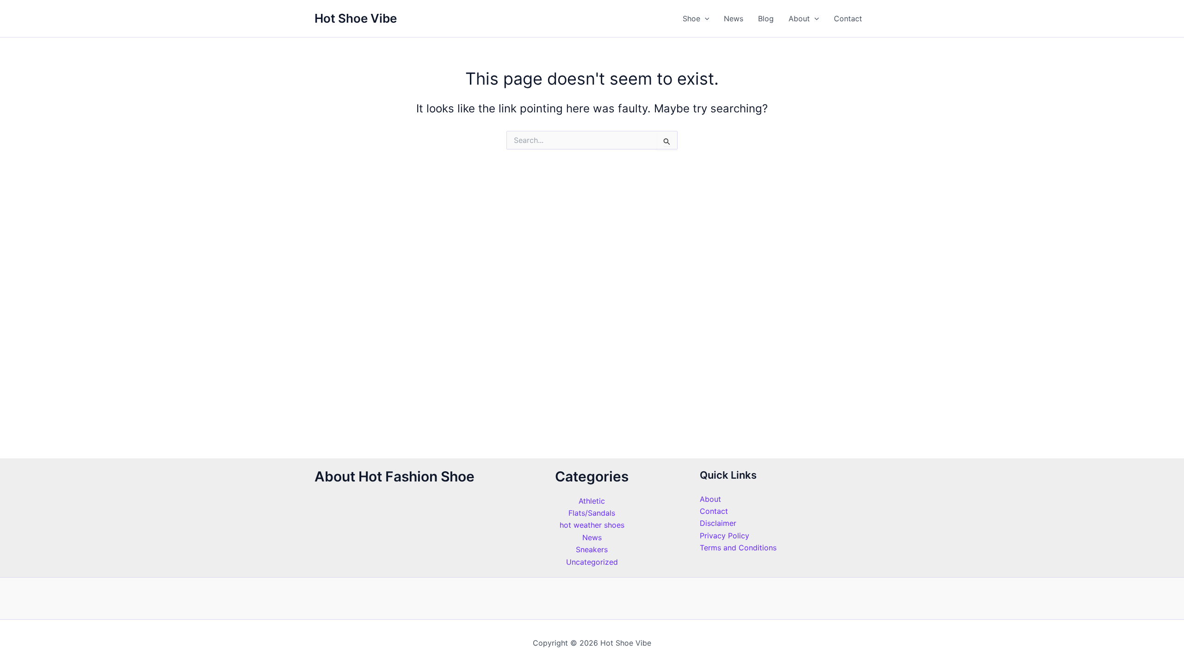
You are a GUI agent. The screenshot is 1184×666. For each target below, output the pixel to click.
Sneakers (592, 549)
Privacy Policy (724, 535)
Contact (848, 18)
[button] (704, 18)
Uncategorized (592, 562)
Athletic (592, 501)
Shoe (691, 18)
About (799, 18)
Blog (766, 18)
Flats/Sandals (591, 513)
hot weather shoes (592, 525)
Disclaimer (718, 523)
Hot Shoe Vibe (355, 18)
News (733, 18)
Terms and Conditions (738, 547)
